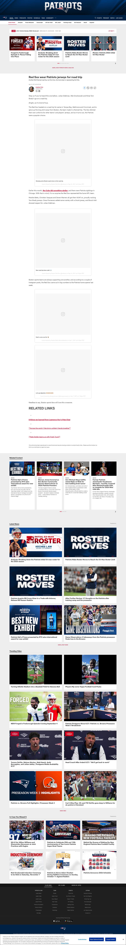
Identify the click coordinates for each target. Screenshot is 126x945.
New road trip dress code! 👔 (44, 270)
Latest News (38, 893)
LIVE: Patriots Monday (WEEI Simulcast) (27, 31)
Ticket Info (70, 893)
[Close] (123, 939)
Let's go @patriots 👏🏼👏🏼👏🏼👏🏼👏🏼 (44, 393)
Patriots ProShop (88, 893)
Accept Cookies (110, 939)
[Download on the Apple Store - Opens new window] (56, 921)
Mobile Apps (88, 904)
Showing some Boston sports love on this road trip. (49, 181)
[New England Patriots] (63, 929)
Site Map (39, 913)
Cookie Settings (82, 939)
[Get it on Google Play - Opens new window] (68, 922)
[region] (63, 939)
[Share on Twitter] (88, 88)
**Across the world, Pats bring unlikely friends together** (50, 428)
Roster (54, 893)
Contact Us (87, 913)
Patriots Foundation (38, 904)
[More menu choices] (55, 18)
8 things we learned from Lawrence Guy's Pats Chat (49, 420)
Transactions (55, 904)
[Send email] (91, 88)
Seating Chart (70, 904)
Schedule (55, 907)
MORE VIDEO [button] (63, 810)
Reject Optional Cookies (96, 939)
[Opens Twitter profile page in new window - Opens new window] (37, 91)
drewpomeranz (54, 396)
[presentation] (115, 64)
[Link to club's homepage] (5, 18)
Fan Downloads (87, 901)
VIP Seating (70, 901)
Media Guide (88, 907)
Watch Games (70, 910)
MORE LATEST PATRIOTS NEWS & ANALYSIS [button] (63, 67)
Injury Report (55, 899)
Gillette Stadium (70, 907)
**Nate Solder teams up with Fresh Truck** (44, 437)
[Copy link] (95, 87)
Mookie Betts (54, 340)
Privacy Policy (65, 943)
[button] (58, 63)
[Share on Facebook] (84, 88)
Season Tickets (70, 899)
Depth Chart (55, 896)
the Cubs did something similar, (55, 190)
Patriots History (38, 907)
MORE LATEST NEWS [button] (63, 644)
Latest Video (38, 896)
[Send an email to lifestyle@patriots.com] (39, 91)
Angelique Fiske (39, 87)
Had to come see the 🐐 (42, 337)
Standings (54, 910)
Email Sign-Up (87, 899)
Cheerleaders (39, 910)
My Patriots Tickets (70, 896)
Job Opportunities (88, 910)
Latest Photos (38, 901)
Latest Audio (38, 899)
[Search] (95, 18)
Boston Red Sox (55, 184)
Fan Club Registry (88, 896)
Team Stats (54, 901)
